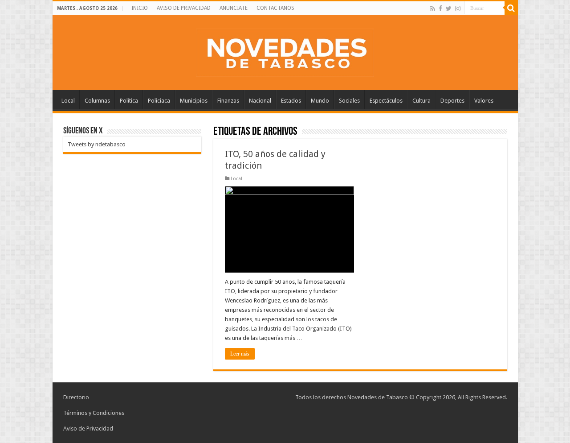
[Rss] (432, 8)
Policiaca (159, 100)
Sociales (349, 100)
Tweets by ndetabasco (97, 144)
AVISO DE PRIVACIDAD (184, 8)
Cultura (421, 100)
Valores (483, 100)
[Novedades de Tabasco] (285, 51)
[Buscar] (511, 8)
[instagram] (457, 8)
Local (68, 100)
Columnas (97, 100)
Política (129, 100)
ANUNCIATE (234, 8)
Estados (291, 100)
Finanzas (228, 100)
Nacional (260, 100)
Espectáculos (386, 100)
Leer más (239, 354)
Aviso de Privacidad (88, 428)
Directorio (76, 397)
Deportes (452, 100)
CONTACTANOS (275, 8)
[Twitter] (448, 8)
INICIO (139, 8)
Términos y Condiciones (93, 413)
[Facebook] (440, 8)
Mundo (320, 100)
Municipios (194, 100)
